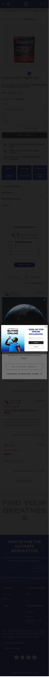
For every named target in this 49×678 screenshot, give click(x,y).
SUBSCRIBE (36, 342)
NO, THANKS (36, 346)
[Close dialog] (46, 327)
